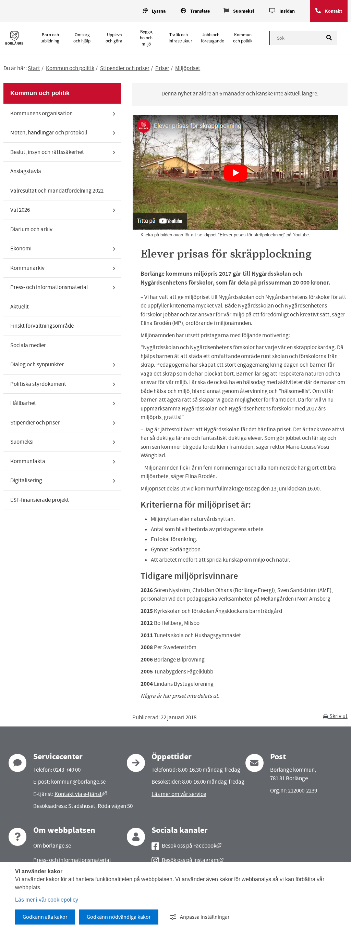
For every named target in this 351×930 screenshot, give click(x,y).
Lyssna (159, 11)
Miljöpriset (187, 68)
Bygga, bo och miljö (146, 38)
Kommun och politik (242, 38)
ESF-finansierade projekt (39, 499)
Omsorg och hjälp (81, 38)
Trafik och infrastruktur (180, 38)
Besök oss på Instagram (192, 860)
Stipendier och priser (124, 68)
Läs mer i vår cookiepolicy (46, 900)
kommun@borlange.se (78, 781)
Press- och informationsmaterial (49, 287)
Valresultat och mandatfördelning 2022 (57, 190)
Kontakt (333, 11)
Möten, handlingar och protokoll (48, 132)
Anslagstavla (25, 171)
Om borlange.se (52, 845)
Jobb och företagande (212, 38)
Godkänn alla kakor (45, 917)
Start (34, 68)
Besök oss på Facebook (191, 845)
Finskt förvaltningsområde (42, 325)
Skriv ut (338, 716)
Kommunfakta (27, 461)
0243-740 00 (67, 769)
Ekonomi (21, 248)
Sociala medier (28, 345)
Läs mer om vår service (179, 794)
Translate (200, 11)
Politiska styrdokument (38, 384)
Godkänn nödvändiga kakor (119, 917)
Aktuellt (19, 306)
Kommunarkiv (27, 268)
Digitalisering (26, 480)
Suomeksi (243, 11)
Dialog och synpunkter (37, 364)
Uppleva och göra (114, 38)
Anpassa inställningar (205, 917)
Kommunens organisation (41, 113)
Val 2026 (20, 209)
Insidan (287, 11)
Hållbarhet (23, 403)
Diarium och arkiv (31, 229)
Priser (162, 68)
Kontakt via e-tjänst (81, 794)
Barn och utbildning (49, 38)
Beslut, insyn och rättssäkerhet (47, 152)
